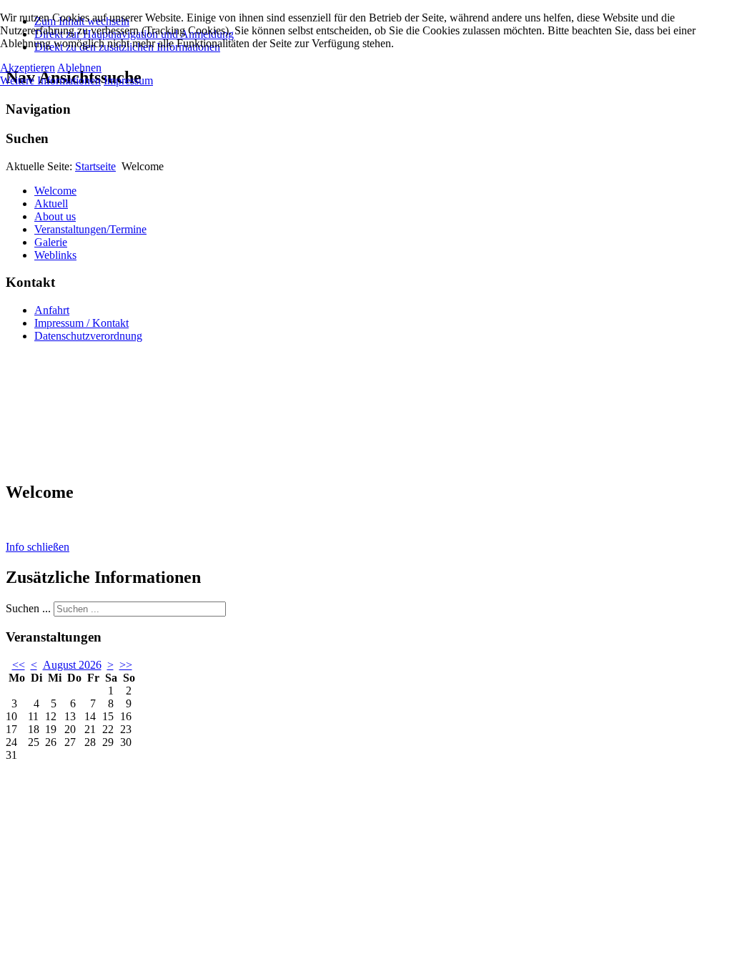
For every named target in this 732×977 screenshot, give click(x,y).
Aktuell (51, 203)
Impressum (128, 80)
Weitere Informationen (50, 80)
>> (125, 665)
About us (55, 216)
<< (18, 665)
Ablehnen (79, 68)
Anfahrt (51, 310)
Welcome (55, 191)
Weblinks (55, 255)
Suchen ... (28, 608)
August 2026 (72, 665)
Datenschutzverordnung (88, 336)
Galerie (50, 242)
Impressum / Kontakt (81, 323)
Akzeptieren (27, 68)
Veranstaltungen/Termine (90, 229)
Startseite (95, 166)
